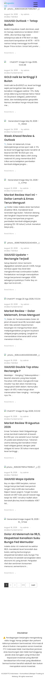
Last (33, 585)
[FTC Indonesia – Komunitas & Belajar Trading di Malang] (10, 5)
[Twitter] (29, 627)
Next (27, 585)
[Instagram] (16, 627)
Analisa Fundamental (13, 73)
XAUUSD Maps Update (19, 479)
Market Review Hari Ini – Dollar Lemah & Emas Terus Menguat (20, 199)
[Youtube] (23, 627)
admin (27, 14)
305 (23, 585)
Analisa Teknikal (11, 17)
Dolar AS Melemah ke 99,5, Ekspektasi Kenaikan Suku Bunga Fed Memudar (22, 538)
